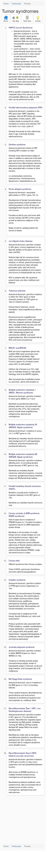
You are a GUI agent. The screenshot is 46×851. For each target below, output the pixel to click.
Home (6, 3)
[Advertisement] (23, 820)
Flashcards (16, 3)
